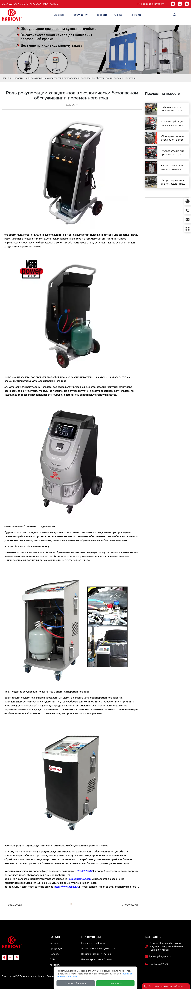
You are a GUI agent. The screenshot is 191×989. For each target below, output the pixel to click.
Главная (6, 78)
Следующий (130, 905)
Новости (18, 78)
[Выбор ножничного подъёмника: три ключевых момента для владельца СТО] (151, 109)
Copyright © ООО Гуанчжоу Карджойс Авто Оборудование (32, 976)
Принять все (115, 983)
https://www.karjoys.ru (66, 886)
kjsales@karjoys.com (152, 4)
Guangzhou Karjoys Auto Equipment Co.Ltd (30, 4)
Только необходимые (76, 983)
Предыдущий (14, 905)
